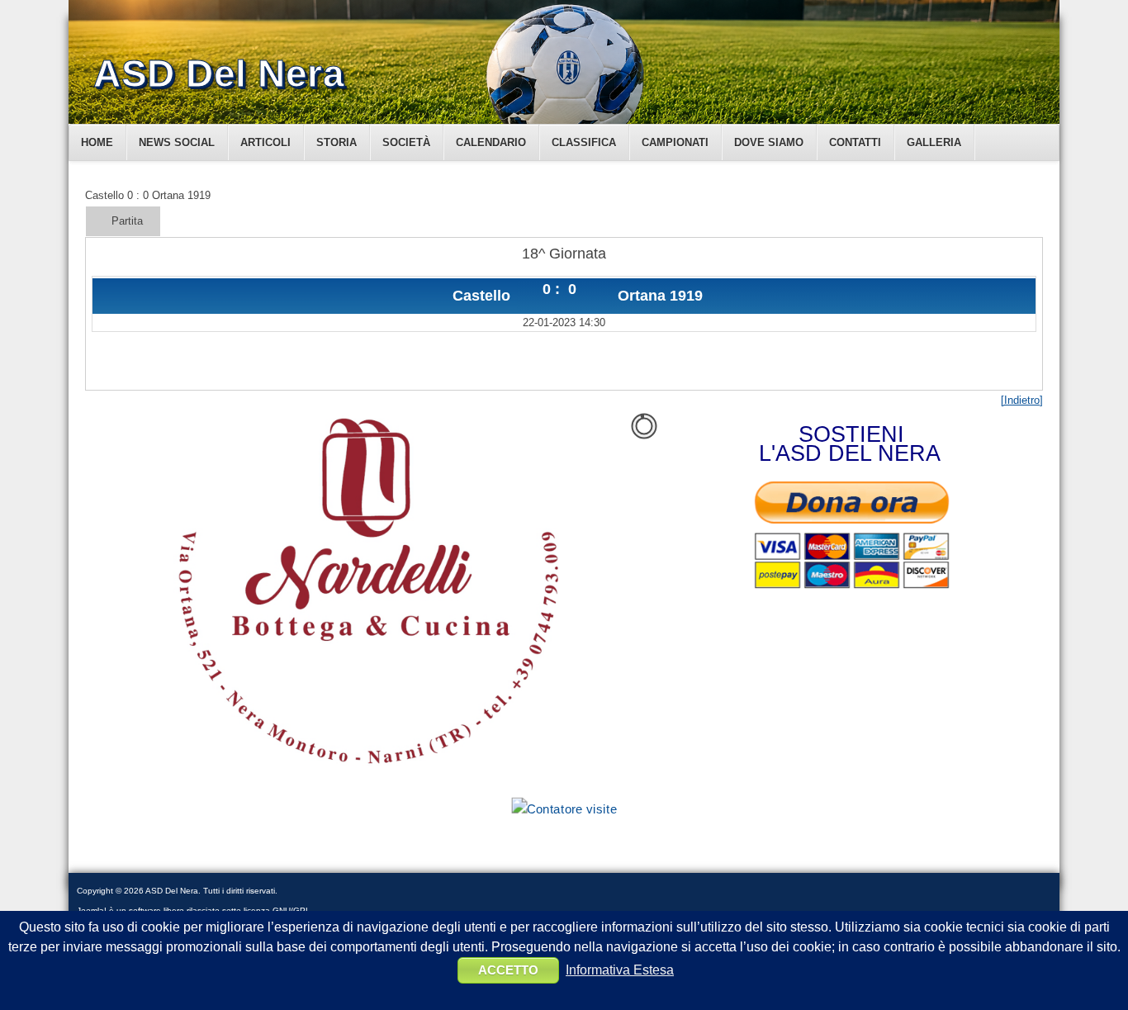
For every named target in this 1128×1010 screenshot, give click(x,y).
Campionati (675, 142)
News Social (177, 142)
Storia (336, 142)
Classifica (584, 142)
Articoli (265, 142)
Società (406, 142)
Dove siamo (768, 142)
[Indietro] (1022, 400)
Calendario (491, 142)
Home (97, 142)
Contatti (855, 142)
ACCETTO (508, 970)
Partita (127, 221)
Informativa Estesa (620, 970)
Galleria (934, 142)
